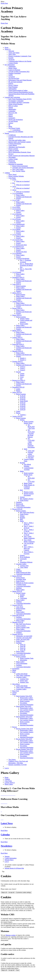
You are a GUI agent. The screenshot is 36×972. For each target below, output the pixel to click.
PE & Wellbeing (25, 557)
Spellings (19, 502)
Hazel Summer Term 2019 (24, 716)
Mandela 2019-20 (17, 622)
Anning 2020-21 (17, 301)
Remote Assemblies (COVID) (17, 764)
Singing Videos (24, 318)
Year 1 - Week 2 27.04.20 (29, 530)
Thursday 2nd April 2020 (23, 638)
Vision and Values (13, 52)
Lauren (22, 373)
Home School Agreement (20, 166)
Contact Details (13, 63)
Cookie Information (11, 858)
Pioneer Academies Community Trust (19, 56)
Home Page (4, 3)
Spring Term (24, 680)
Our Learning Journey (26, 699)
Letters (18, 389)
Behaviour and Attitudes (15, 131)
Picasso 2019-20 (17, 509)
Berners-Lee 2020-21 (18, 380)
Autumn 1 (23, 414)
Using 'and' (31, 450)
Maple (14, 670)
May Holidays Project (26, 499)
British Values (12, 68)
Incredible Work (21, 579)
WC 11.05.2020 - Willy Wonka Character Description (31, 443)
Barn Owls (15, 691)
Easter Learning (21, 625)
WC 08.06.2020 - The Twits (31, 426)
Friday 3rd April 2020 (22, 639)
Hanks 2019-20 (17, 576)
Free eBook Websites (27, 465)
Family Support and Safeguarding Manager (21, 155)
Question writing (30, 453)
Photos (18, 390)
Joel (21, 378)
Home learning (20, 294)
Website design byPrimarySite (14, 868)
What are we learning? (23, 181)
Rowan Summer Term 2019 (24, 749)
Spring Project (20, 577)
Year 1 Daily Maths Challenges (29, 537)
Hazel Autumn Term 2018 (24, 696)
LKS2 (14, 186)
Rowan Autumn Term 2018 (24, 728)
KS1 (13, 183)
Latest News (7, 823)
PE (9, 125)
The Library (12, 759)
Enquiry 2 (23, 360)
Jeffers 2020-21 (17, 293)
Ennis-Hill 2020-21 (18, 344)
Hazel (14, 694)
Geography (11, 118)
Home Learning (13, 149)
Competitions (16, 130)
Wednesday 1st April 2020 (24, 636)
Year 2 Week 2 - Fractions (29, 552)
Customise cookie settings (23, 892)
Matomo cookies (11, 935)
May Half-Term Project (27, 512)
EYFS (14, 179)
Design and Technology (15, 119)
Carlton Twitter (13, 159)
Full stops (31, 457)
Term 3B (22, 650)
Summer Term (24, 682)
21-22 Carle (15, 200)
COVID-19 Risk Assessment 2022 (18, 71)
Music (10, 126)
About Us (8, 49)
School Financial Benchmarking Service (20, 92)
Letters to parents (13, 150)
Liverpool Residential (22, 258)
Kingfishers (15, 668)
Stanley (22, 375)
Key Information (10, 64)
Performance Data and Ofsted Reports (19, 80)
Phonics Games (28, 492)
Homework (19, 504)
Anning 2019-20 (17, 416)
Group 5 (22, 368)
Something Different (26, 562)
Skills (25, 449)
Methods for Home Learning (25, 583)
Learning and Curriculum (12, 97)
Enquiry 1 (23, 358)
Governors (11, 76)
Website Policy (9, 860)
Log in (7, 768)
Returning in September (15, 164)
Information (23, 660)
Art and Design (13, 121)
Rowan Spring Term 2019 (24, 739)
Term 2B (22, 646)
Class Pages (12, 178)
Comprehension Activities (28, 468)
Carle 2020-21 (16, 284)
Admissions (12, 66)
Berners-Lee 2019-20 (18, 655)
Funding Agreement (14, 73)
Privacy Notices (13, 85)
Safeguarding (12, 88)
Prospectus (11, 161)
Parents (7, 133)
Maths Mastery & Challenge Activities (29, 486)
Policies (10, 83)
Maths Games (28, 483)
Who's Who (12, 54)
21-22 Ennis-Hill (17, 239)
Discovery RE (12, 113)
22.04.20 (22, 406)
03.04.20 (22, 399)
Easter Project (24, 500)
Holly (14, 672)
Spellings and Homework (24, 197)
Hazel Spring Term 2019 (23, 706)
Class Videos (24, 567)
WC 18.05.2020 (31, 477)
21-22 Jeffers (16, 207)
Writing (10, 107)
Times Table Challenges (23, 687)
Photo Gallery (20, 195)
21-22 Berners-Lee (18, 246)
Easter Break (24, 401)
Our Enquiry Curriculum (15, 101)
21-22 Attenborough (18, 224)
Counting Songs (21, 584)
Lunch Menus (12, 145)
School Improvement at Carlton (17, 90)
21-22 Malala (16, 229)
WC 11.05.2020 (31, 480)
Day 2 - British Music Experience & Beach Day (26, 265)
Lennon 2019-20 (17, 605)
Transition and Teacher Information (23, 167)
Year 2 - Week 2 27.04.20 (29, 534)
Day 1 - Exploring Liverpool (25, 261)
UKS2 (14, 190)
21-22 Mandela (17, 253)
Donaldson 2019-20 (18, 387)
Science (10, 123)
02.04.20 (22, 397)
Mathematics (12, 109)
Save (17, 970)
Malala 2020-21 (17, 330)
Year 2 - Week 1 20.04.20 (29, 527)
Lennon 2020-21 (17, 337)
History (10, 116)
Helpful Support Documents (29, 494)
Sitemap (7, 856)
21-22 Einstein (16, 272)
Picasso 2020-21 (17, 308)
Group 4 (22, 366)
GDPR (10, 75)
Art (21, 560)
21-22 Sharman (17, 214)
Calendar (5, 834)
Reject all (4, 892)
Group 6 (22, 370)
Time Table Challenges (23, 675)
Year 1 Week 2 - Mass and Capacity (29, 548)
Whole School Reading (15, 104)
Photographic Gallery (26, 698)
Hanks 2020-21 (17, 315)
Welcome (11, 51)
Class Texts (19, 607)
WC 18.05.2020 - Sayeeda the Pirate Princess (31, 433)
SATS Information (21, 663)
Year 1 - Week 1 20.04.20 (29, 523)
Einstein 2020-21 (17, 361)
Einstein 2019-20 (17, 634)
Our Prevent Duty (13, 78)
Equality (11, 58)
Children (7, 173)
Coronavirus (12, 162)
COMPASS (12, 135)
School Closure (20, 593)
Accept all (11, 892)
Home (6, 47)
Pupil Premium (12, 87)
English (22, 595)
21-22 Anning (16, 209)
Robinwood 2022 (21, 245)
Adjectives (31, 456)
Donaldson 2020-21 (18, 277)
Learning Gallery (21, 564)
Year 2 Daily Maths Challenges (29, 540)
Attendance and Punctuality (16, 147)
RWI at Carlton (13, 106)
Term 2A (22, 644)
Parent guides (24, 324)
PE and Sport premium (15, 82)
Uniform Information (14, 143)
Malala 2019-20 (17, 591)
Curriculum (23, 598)
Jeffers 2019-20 (17, 392)
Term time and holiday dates (17, 140)
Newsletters (12, 157)
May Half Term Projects (23, 624)
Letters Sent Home (21, 674)
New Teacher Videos (18, 171)
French (10, 114)
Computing (11, 111)
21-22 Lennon (16, 234)
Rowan (14, 727)
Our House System (14, 128)
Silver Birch (16, 684)
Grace (22, 377)
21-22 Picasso (16, 219)
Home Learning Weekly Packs (28, 422)
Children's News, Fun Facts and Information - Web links (18, 762)
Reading (22, 463)
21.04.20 (22, 404)
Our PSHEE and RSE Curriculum (18, 102)
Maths (22, 471)
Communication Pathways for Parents (19, 61)
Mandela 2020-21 (17, 351)
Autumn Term (24, 565)
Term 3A (22, 648)
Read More (4, 830)
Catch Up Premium (14, 70)
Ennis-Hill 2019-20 (18, 615)
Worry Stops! (12, 174)
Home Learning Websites (16, 176)
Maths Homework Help (23, 572)
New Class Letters (17, 169)
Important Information (26, 704)
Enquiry (18, 198)
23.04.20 (22, 408)
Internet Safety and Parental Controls (19, 142)
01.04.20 (22, 396)
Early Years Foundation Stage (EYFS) (20, 99)
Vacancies (11, 59)
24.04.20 (22, 409)
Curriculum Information (23, 507)
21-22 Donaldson (17, 193)
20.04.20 (22, 402)
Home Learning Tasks (23, 627)
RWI (21, 490)
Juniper (14, 692)
